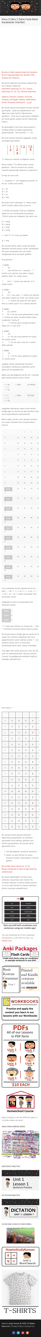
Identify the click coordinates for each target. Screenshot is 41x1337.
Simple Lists (7, 941)
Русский (28, 97)
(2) (24, 89)
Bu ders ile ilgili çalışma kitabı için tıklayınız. (20, 72)
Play (8, 489)
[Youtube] (22, 1332)
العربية (29, 102)
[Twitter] (18, 1332)
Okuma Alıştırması (28, 91)
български (20, 102)
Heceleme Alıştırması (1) (12, 89)
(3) (18, 91)
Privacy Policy (17, 1326)
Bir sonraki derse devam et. (13, 866)
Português (14, 99)
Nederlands (31, 99)
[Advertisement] (20, 48)
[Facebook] (13, 1332)
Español (20, 97)
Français (5, 99)
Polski (4, 102)
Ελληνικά (11, 102)
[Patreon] (27, 1332)
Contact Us (29, 1326)
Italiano (22, 99)
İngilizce (5, 97)
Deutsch (13, 97)
